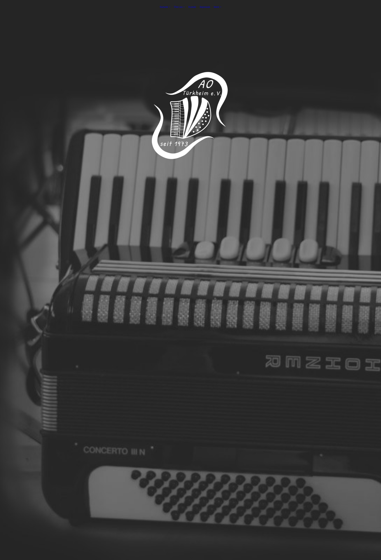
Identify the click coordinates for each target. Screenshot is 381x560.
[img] (190, 280)
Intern (216, 7)
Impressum (205, 7)
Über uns (178, 7)
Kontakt (192, 7)
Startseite (164, 7)
